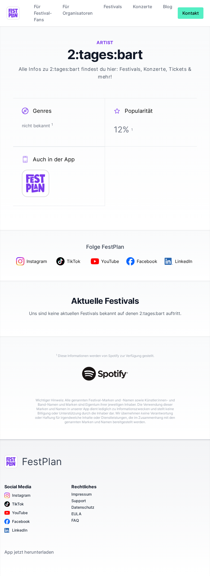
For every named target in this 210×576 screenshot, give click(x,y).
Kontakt (190, 13)
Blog (167, 6)
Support (78, 500)
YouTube (20, 512)
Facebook (21, 521)
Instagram (21, 495)
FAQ (75, 520)
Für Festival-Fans (43, 13)
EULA (76, 513)
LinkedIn (19, 530)
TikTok (18, 504)
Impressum (81, 494)
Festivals (113, 6)
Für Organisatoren (78, 10)
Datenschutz (82, 507)
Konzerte (142, 6)
